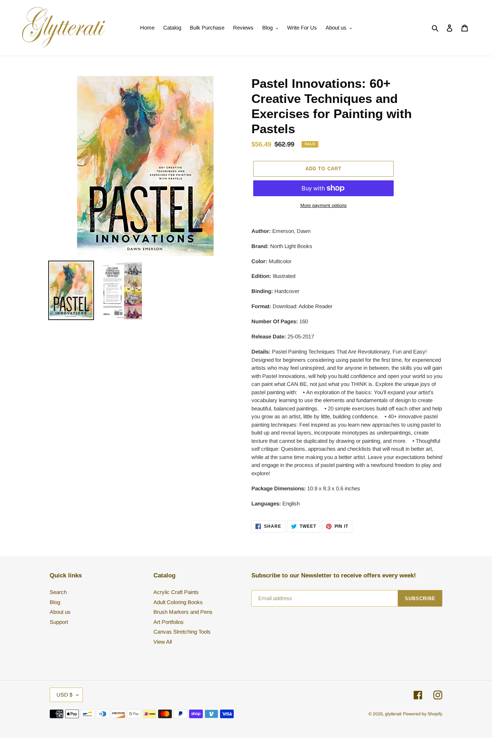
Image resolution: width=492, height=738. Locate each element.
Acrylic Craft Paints (176, 592)
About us (60, 612)
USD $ (64, 695)
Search (58, 592)
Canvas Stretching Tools (182, 632)
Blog (55, 602)
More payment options (323, 205)
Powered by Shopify (422, 713)
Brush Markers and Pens (183, 612)
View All (162, 642)
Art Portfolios (168, 622)
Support (59, 622)
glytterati (393, 713)
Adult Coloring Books (178, 602)
